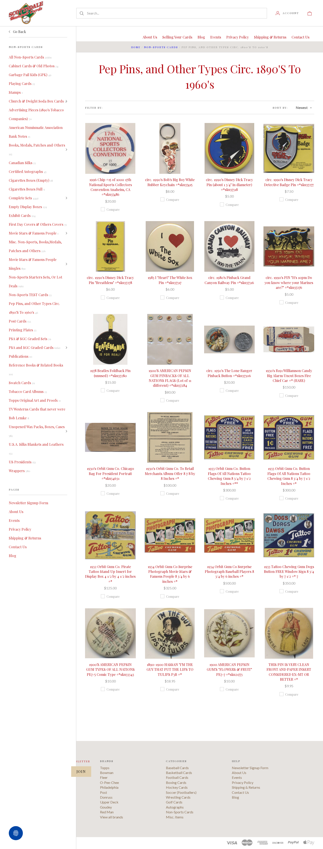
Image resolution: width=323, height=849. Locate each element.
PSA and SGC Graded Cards (34, 347)
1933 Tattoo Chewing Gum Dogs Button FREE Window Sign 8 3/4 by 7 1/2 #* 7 (289, 571)
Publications (20, 356)
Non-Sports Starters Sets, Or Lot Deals (35, 281)
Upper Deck (109, 802)
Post (103, 792)
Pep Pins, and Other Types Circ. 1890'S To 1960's (34, 308)
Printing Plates (22, 330)
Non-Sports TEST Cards (30, 294)
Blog (12, 555)
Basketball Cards (179, 772)
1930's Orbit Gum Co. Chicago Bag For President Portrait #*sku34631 (110, 473)
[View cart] (310, 13)
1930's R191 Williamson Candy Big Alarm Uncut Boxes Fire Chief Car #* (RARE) (289, 375)
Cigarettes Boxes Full (27, 189)
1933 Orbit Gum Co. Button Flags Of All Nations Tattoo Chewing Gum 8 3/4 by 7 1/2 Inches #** (229, 476)
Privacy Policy (20, 529)
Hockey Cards (177, 787)
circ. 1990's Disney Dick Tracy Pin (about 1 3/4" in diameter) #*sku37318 (229, 184)
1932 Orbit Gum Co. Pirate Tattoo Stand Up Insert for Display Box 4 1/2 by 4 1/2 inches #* (110, 574)
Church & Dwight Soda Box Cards (38, 101)
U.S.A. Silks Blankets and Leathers (36, 448)
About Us (16, 511)
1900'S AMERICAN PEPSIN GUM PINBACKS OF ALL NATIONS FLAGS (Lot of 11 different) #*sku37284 (170, 378)
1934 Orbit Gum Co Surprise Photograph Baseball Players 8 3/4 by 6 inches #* (229, 571)
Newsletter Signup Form (28, 503)
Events (14, 520)
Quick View (110, 134)
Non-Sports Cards (161, 47)
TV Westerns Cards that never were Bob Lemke (37, 413)
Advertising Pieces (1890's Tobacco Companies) (36, 114)
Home (135, 47)
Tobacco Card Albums (28, 391)
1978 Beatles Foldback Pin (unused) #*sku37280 (110, 373)
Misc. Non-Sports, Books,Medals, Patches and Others (35, 246)
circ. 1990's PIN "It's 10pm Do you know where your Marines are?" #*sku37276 (289, 282)
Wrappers (19, 470)
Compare (113, 209)
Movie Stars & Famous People (33, 233)
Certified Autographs (27, 171)
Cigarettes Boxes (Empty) (31, 180)
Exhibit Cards (22, 215)
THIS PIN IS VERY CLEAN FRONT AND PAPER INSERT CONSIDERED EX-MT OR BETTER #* (289, 672)
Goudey (106, 807)
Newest (302, 107)
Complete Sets (23, 198)
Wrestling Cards (178, 797)
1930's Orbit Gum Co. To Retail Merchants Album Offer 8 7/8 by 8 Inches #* (170, 473)
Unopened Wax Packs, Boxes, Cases (37, 431)
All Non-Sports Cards (30, 57)
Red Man (107, 812)
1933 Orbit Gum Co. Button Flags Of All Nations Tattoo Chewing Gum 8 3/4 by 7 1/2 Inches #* (288, 476)
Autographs (175, 807)
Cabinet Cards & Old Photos (33, 66)
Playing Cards (22, 83)
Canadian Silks (22, 162)
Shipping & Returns (25, 538)
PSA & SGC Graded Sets (30, 338)
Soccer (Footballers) (181, 792)
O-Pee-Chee (109, 782)
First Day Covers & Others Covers (38, 224)
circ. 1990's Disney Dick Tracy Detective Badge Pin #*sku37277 (289, 182)
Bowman (106, 772)
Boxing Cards (176, 782)
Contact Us (18, 547)
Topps (104, 768)
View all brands (111, 817)
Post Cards (20, 321)
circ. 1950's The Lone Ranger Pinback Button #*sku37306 (229, 373)
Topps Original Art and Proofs (35, 400)
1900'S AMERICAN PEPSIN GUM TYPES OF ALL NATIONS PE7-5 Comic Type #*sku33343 (110, 669)
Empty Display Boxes (28, 206)
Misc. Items (174, 817)
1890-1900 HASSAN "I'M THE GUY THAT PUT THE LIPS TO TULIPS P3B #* (170, 669)
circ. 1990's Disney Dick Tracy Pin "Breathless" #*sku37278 (110, 280)
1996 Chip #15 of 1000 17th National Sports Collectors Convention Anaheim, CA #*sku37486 (110, 187)
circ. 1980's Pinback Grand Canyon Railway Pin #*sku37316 (229, 280)
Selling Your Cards (177, 37)
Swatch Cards (22, 382)
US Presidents (22, 462)
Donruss (106, 797)
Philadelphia (109, 787)
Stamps (16, 92)
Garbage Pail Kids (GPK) (30, 74)
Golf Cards (174, 802)
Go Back (19, 31)
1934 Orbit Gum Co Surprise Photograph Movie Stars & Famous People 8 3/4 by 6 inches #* (170, 574)
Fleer (104, 777)
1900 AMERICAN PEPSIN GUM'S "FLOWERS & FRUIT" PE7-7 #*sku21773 (229, 669)
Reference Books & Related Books (36, 369)
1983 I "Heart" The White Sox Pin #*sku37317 (170, 280)
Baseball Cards (177, 768)
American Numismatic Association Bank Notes (36, 132)
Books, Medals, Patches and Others (37, 149)
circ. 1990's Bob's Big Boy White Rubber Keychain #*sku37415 (170, 182)
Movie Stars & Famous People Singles (32, 264)
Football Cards (177, 777)
